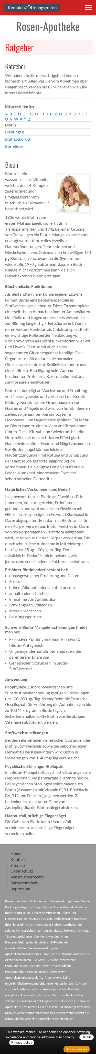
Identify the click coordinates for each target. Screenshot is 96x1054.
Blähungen (14, 131)
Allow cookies (77, 1049)
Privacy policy (21, 1042)
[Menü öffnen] (88, 7)
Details (86, 1037)
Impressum (20, 888)
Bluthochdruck (18, 139)
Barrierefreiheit (24, 882)
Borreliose (14, 146)
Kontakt (17, 859)
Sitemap (17, 865)
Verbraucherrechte (27, 876)
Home (15, 853)
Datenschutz (21, 870)
